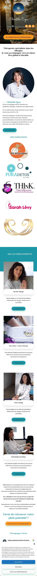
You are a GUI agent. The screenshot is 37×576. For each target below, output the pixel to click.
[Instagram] (33, 26)
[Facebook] (29, 26)
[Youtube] (26, 26)
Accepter (18, 562)
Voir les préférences (18, 572)
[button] (34, 544)
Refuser (18, 567)
